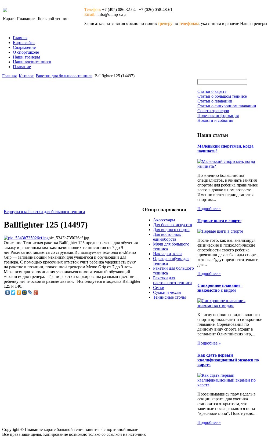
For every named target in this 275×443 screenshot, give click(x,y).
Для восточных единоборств (167, 236)
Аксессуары (164, 220)
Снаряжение (24, 47)
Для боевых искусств (172, 224)
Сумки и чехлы (167, 292)
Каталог (26, 76)
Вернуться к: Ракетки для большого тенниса (44, 211)
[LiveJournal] (30, 292)
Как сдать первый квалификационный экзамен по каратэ (228, 360)
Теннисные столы (169, 297)
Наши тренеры (26, 57)
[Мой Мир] (24, 292)
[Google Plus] (36, 292)
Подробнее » (209, 208)
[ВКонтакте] (7, 292)
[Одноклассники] (19, 292)
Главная (20, 37)
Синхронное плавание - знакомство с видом (220, 287)
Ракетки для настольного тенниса (172, 280)
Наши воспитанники (32, 62)
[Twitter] (13, 292)
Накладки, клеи (167, 253)
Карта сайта (24, 42)
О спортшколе (26, 52)
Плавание (22, 66)
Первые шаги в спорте (219, 220)
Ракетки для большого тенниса (64, 76)
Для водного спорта (171, 229)
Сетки (158, 287)
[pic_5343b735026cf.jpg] (26, 238)
